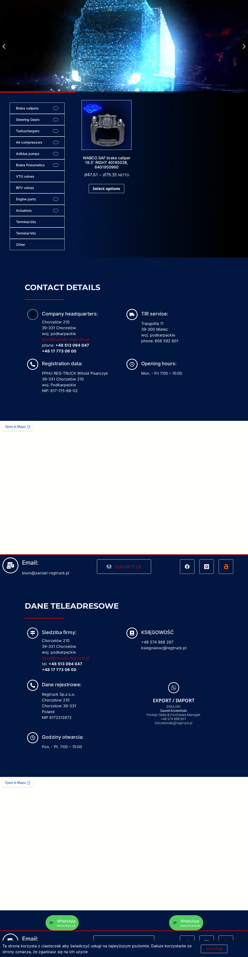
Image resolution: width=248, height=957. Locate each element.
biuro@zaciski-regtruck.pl (65, 339)
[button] (4, 46)
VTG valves (25, 176)
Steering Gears (28, 119)
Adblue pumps (27, 154)
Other (20, 244)
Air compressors (29, 142)
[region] (124, 46)
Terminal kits (26, 222)
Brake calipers (27, 108)
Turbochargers (27, 131)
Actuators (24, 210)
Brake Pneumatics (30, 165)
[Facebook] (187, 566)
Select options (106, 188)
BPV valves (25, 188)
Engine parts (26, 199)
